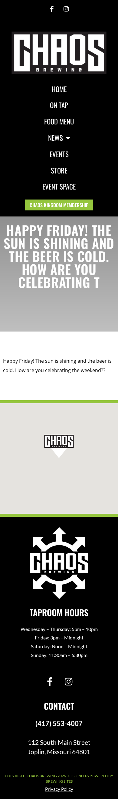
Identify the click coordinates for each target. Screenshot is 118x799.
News (55, 138)
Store (59, 170)
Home (59, 89)
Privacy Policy (59, 789)
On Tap (59, 105)
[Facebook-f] (52, 9)
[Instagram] (66, 9)
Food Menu (59, 121)
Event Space (59, 186)
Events (59, 154)
